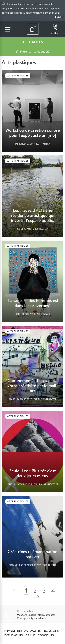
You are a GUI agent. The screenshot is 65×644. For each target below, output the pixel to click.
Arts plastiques (18, 75)
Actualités (32, 631)
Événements (13, 635)
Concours (46, 635)
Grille (30, 635)
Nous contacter (46, 614)
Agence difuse (38, 618)
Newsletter (13, 631)
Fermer (58, 17)
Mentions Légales (26, 614)
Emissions (51, 631)
